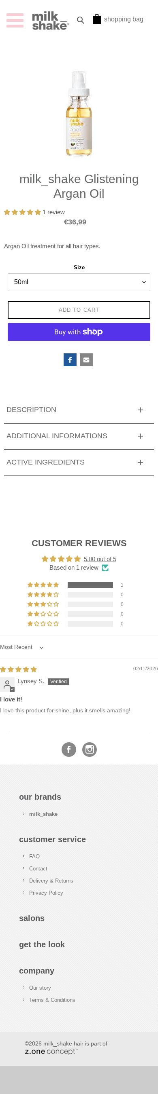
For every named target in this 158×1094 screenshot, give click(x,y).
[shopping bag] (97, 22)
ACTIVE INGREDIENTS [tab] (45, 462)
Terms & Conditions (52, 1000)
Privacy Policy (46, 893)
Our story (40, 988)
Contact (38, 869)
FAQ (34, 856)
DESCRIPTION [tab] (31, 409)
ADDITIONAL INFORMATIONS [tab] (56, 436)
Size (79, 267)
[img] (18, 669)
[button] (23, 212)
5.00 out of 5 (100, 559)
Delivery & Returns (51, 881)
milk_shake (43, 814)
